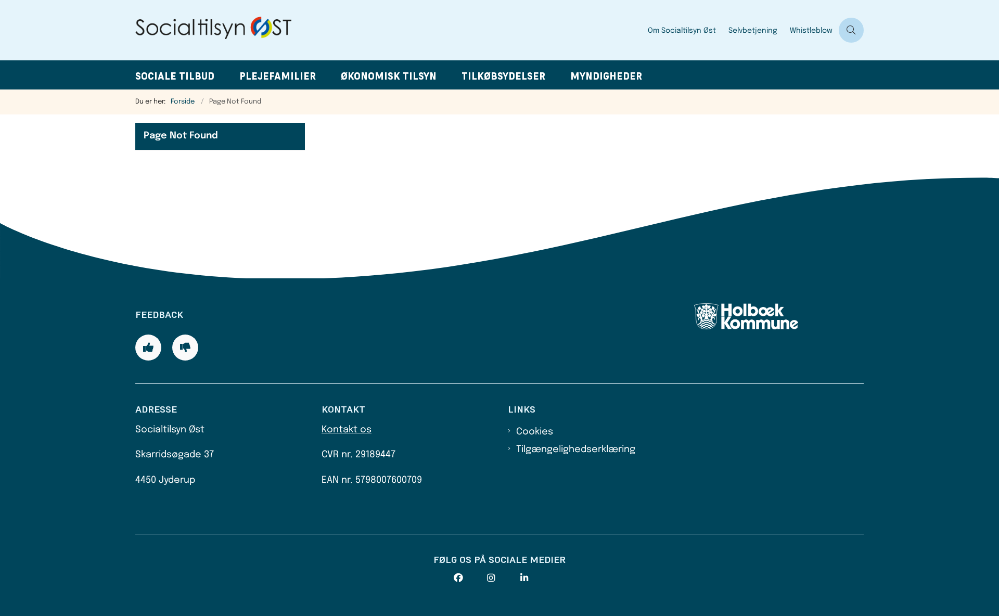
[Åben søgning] (851, 30)
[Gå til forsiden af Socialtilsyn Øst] (388, 30)
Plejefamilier (277, 76)
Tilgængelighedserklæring (575, 449)
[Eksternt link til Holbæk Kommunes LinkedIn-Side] (537, 578)
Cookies (534, 432)
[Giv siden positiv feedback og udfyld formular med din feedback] (148, 348)
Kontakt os (347, 429)
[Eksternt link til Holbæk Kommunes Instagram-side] (503, 578)
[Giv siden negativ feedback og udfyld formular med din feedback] (185, 348)
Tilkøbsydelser (503, 76)
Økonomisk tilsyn (389, 76)
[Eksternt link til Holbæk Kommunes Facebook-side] (470, 578)
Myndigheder (606, 76)
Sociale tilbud (174, 76)
